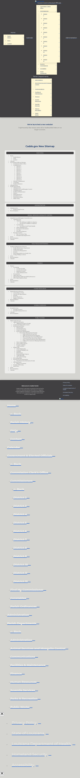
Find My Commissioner (19, 181)
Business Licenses (20, 271)
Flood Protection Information (20, 359)
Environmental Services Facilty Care (22, 253)
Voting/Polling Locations (19, 254)
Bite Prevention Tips (21, 234)
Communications (17, 190)
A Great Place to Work (18, 293)
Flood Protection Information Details (25, 360)
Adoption (18, 220)
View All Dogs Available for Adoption (28, 222)
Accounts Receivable (21, 270)
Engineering (16, 347)
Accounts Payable (20, 268)
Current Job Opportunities (19, 294)
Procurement (16, 274)
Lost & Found (19, 224)
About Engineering (21, 348)
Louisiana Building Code (22, 350)
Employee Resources (18, 298)
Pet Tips (18, 230)
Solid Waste (16, 366)
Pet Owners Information (22, 228)
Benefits (15, 295)
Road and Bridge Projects (22, 354)
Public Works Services (15, 320)
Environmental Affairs (18, 326)
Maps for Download (21, 363)
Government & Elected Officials (18, 162)
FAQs (14, 158)
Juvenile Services (17, 196)
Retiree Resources (17, 297)
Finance (15, 193)
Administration (14, 185)
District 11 (18, 178)
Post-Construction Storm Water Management (34, 339)
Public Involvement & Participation (31, 335)
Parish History (17, 157)
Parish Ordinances (17, 184)
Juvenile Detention (17, 309)
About (11, 236)
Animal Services (17, 219)
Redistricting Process (18, 209)
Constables (16, 182)
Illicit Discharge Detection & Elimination (32, 336)
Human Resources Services (16, 291)
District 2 (18, 166)
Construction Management (20, 250)
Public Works (16, 198)
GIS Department (17, 362)
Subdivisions (19, 352)
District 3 (18, 168)
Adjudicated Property (18, 322)
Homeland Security (21, 328)
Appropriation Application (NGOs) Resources (24, 276)
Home (11, 156)
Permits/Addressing (18, 364)
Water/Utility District (21, 343)
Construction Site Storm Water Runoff (32, 338)
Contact (15, 160)
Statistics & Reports (21, 231)
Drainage (18, 351)
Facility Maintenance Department (21, 248)
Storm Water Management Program (28, 332)
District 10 (19, 177)
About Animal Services (21, 227)
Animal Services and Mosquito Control (22, 189)
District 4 (18, 169)
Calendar (12, 161)
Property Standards (21, 330)
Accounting (16, 267)
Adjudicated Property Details (23, 323)
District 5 (18, 170)
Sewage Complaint (20, 344)
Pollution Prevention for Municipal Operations (34, 340)
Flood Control (19, 327)
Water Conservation (21, 342)
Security (15, 252)
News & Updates (14, 210)
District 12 (19, 180)
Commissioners (17, 165)
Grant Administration (21, 272)
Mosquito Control (17, 232)
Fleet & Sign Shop (17, 358)
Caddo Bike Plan (20, 355)
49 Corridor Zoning (21, 356)
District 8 (18, 174)
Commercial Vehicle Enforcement (21, 324)
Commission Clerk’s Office (19, 164)
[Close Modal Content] (2, 714)
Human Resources (17, 194)
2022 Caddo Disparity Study (20, 278)
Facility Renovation (18, 249)
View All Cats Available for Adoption (28, 223)
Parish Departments (15, 186)
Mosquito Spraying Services (23, 235)
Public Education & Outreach (30, 334)
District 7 (18, 173)
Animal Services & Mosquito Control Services (21, 218)
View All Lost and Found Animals (27, 226)
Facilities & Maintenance (19, 192)
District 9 (18, 176)
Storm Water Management (23, 331)
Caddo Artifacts (20, 346)
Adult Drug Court (17, 275)
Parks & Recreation (18, 197)
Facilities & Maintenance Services (18, 246)
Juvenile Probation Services (20, 310)
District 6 (18, 172)
